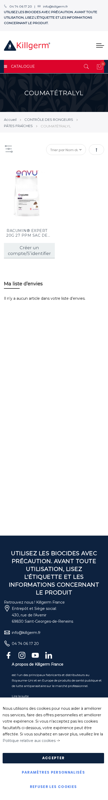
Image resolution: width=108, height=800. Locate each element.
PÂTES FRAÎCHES (19, 126)
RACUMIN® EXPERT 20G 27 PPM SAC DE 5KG (27, 233)
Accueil (10, 119)
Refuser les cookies (53, 786)
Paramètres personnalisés (53, 772)
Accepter (53, 758)
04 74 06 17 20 (25, 643)
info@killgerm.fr (26, 632)
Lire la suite (20, 696)
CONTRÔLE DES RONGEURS (49, 119)
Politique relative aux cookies (29, 740)
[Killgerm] (27, 45)
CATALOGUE (23, 66)
